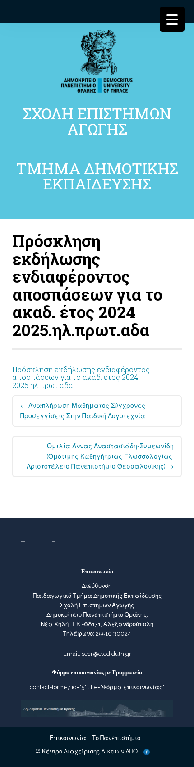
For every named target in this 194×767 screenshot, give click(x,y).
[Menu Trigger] (172, 19)
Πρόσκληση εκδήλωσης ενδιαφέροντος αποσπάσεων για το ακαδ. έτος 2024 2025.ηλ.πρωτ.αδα (81, 377)
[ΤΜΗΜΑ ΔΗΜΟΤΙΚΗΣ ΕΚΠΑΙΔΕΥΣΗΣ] (97, 60)
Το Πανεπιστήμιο (116, 738)
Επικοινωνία (68, 738)
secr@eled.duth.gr (106, 653)
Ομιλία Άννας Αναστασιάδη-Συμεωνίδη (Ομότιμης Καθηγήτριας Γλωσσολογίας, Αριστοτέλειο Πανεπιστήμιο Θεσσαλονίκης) (100, 456)
